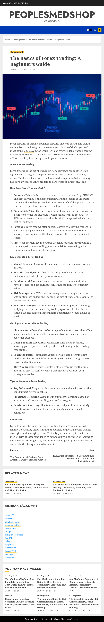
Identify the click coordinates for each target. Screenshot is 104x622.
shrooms (8, 518)
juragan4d (9, 544)
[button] (4, 30)
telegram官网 (10, 551)
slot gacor (9, 531)
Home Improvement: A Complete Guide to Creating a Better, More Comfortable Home (19, 603)
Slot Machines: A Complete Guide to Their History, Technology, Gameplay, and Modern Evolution (75, 487)
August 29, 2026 (14, 494)
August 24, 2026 (14, 611)
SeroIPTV (9, 538)
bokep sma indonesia (14, 534)
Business (8, 596)
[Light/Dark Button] (89, 30)
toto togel (9, 554)
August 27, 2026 (62, 494)
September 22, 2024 (28, 70)
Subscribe (99, 30)
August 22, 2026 (46, 611)
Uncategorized (17, 52)
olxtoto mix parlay (12, 521)
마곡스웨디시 (11, 557)
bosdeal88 (9, 515)
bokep (8, 541)
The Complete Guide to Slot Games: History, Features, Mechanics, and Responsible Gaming (52, 603)
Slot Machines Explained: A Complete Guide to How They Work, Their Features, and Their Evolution (27, 487)
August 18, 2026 (78, 611)
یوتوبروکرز (29, 150)
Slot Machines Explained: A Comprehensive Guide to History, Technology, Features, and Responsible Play (83, 585)
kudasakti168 (10, 547)
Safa (14, 70)
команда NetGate (13, 525)
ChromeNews (60, 619)
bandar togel (10, 528)
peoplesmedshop (52, 14)
